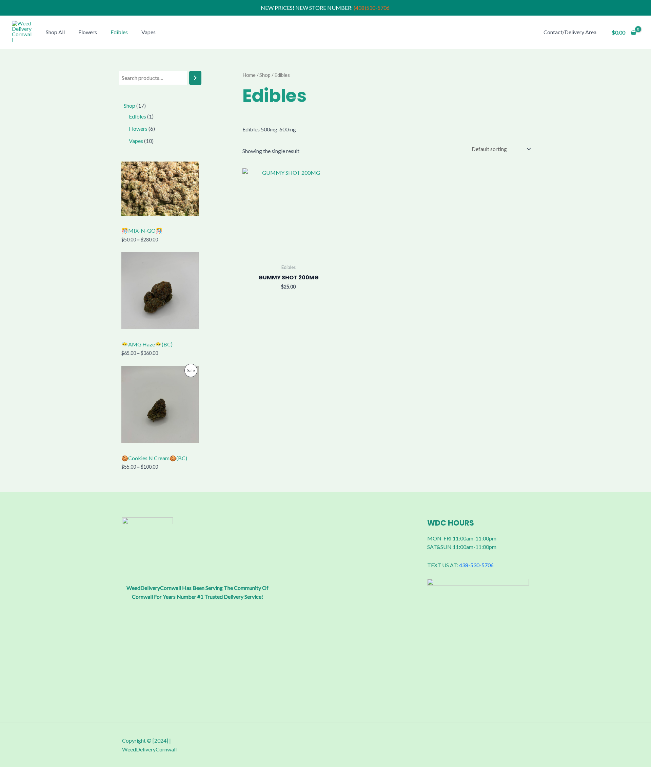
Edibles (119, 32)
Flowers (87, 32)
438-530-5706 (476, 565)
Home (249, 75)
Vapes (148, 32)
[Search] (195, 78)
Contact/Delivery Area (570, 32)
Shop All (55, 32)
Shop (265, 75)
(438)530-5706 (372, 7)
